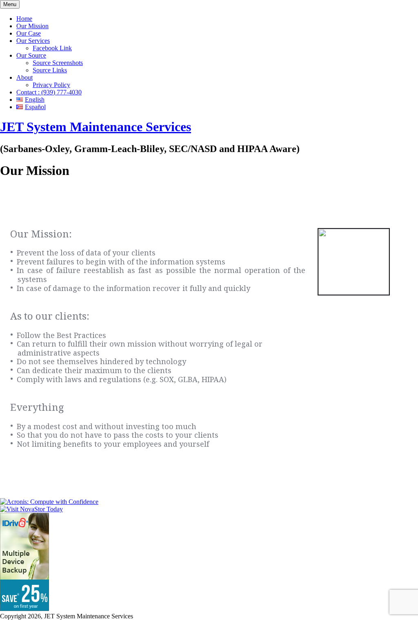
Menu (9, 4)
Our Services (33, 40)
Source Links (50, 70)
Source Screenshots (58, 62)
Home (24, 18)
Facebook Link (52, 48)
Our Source (31, 55)
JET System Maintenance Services (95, 126)
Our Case (28, 33)
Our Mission (32, 25)
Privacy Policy (51, 84)
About (24, 77)
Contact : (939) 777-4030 (49, 92)
